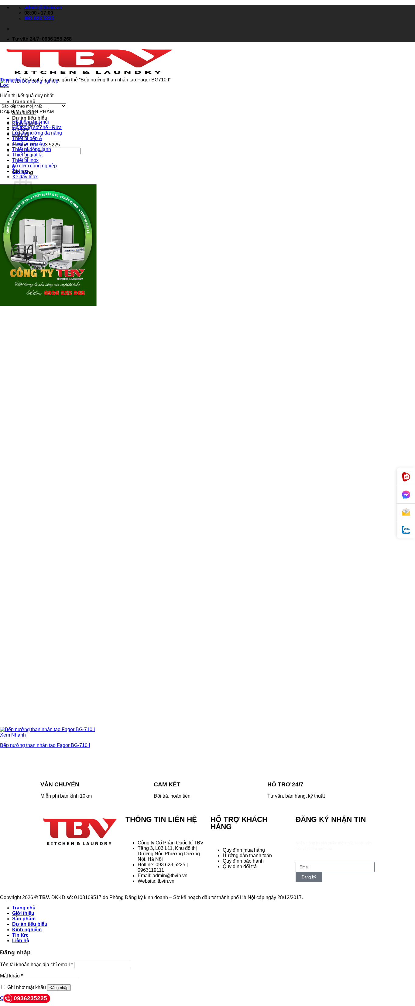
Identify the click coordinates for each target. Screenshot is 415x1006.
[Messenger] (406, 495)
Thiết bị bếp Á (27, 138)
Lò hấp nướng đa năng (37, 132)
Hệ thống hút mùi (30, 122)
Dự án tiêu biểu (29, 118)
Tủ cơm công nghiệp (34, 165)
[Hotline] (406, 476)
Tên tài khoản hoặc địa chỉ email (36, 964)
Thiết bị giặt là (27, 154)
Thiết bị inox (25, 160)
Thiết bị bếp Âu (28, 143)
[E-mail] (406, 512)
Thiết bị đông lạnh (31, 149)
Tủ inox (20, 171)
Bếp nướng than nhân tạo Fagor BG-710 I (45, 745)
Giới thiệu (23, 913)
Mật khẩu (11, 975)
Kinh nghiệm (27, 929)
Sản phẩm (24, 918)
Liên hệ (20, 940)
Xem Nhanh (13, 734)
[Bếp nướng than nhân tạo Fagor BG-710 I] (47, 729)
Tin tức (20, 935)
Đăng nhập (59, 987)
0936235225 (30, 998)
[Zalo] (406, 530)
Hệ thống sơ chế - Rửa (37, 127)
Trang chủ (24, 101)
